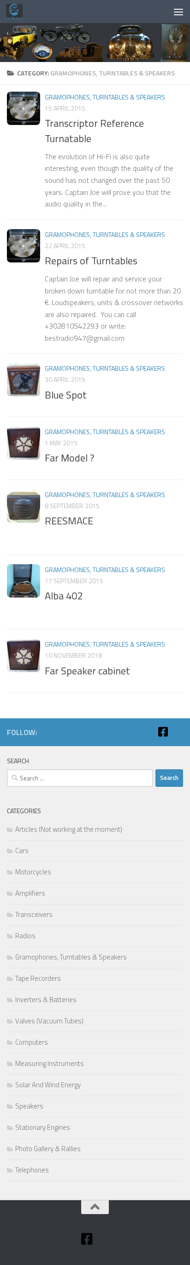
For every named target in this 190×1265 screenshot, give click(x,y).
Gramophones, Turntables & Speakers (105, 97)
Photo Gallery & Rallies (48, 1148)
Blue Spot (66, 395)
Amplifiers (30, 893)
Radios (25, 935)
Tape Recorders (38, 978)
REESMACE (69, 521)
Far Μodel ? (70, 458)
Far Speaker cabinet (87, 671)
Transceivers (34, 914)
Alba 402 (64, 596)
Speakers (29, 1106)
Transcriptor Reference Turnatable (94, 130)
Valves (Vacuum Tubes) (49, 1021)
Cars (22, 850)
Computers (31, 1042)
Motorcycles (33, 871)
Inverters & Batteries (46, 999)
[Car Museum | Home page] (17, 11)
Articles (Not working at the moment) (68, 829)
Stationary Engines (42, 1127)
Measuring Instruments (49, 1063)
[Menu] (178, 11)
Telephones (32, 1170)
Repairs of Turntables (91, 260)
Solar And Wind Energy (48, 1084)
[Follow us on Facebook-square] (162, 731)
